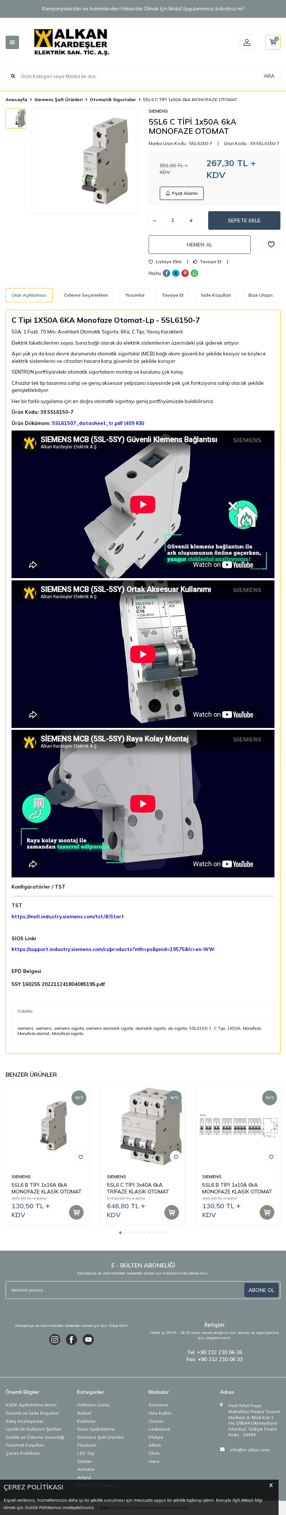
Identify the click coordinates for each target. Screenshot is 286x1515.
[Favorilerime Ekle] (80, 1157)
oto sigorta (177, 1028)
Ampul (84, 1477)
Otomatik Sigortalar (113, 99)
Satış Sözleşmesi (24, 1421)
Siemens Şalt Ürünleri (58, 99)
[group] (84, 161)
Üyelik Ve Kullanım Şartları (33, 1429)
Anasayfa (16, 99)
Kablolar (86, 1421)
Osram (156, 1421)
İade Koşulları (216, 295)
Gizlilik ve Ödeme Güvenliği (35, 1437)
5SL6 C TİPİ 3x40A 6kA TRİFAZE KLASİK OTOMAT (138, 1188)
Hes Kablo (160, 1413)
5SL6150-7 (200, 1028)
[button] (120, 1232)
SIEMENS (158, 111)
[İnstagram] (54, 1339)
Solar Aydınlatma (96, 1429)
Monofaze (252, 1028)
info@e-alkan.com (250, 1450)
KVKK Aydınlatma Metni (31, 1405)
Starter (84, 1461)
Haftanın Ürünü (93, 1405)
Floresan (86, 1445)
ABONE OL (261, 1290)
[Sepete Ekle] (76, 1212)
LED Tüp (86, 1453)
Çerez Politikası (23, 1453)
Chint (154, 1453)
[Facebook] (71, 1339)
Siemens (158, 1405)
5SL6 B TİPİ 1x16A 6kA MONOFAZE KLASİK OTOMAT (47, 1188)
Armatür (86, 1469)
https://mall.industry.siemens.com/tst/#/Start (68, 916)
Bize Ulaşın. (261, 295)
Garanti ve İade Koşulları (32, 1413)
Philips (156, 1437)
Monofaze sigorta (67, 1033)
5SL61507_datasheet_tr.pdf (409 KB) (98, 423)
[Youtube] (88, 1339)
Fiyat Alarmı (185, 193)
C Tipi (219, 1028)
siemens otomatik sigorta (109, 1028)
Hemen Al (199, 244)
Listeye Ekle (168, 262)
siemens (26, 1028)
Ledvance (159, 1429)
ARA (269, 75)
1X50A (234, 1028)
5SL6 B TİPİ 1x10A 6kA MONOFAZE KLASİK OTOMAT (237, 1188)
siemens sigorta (69, 1028)
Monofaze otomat (34, 1033)
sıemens (44, 1028)
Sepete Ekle (244, 220)
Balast (84, 1413)
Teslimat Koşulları (25, 1445)
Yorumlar (134, 295)
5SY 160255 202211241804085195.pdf (58, 984)
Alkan (155, 1445)
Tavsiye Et (210, 262)
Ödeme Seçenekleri (86, 295)
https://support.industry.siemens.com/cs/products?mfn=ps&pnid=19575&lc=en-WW (113, 949)
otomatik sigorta (151, 1028)
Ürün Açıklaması (29, 295)
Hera (154, 1461)
